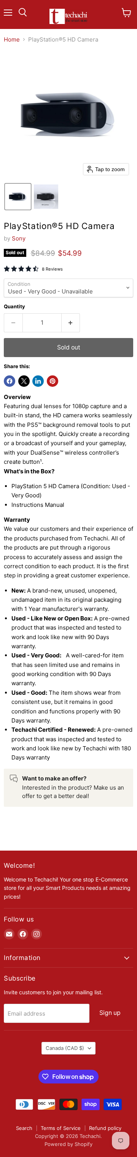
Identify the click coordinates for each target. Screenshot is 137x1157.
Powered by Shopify (68, 1144)
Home (12, 39)
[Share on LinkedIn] (38, 381)
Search (24, 1128)
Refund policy (105, 1128)
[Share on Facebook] (9, 381)
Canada (65, 1048)
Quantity (14, 306)
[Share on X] (24, 381)
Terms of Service (61, 1128)
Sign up (110, 1012)
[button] (18, 197)
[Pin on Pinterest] (52, 381)
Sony (18, 238)
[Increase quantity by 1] (71, 322)
